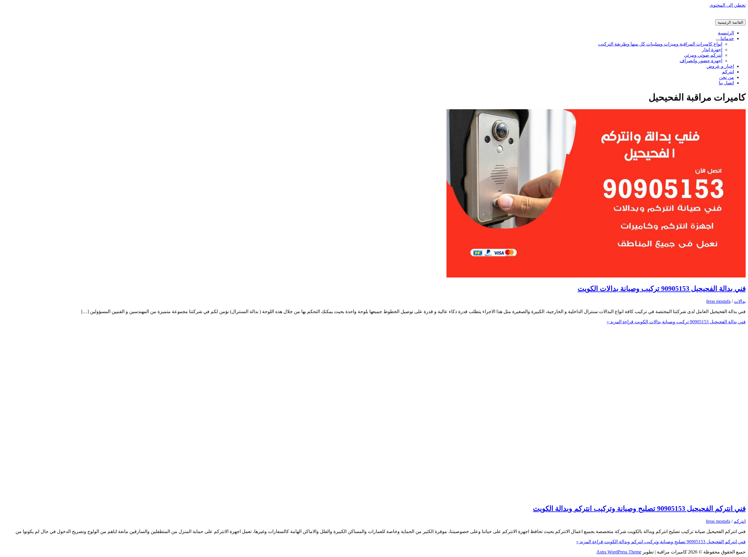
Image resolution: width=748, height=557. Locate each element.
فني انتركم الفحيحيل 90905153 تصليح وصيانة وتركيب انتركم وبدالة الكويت (639, 508)
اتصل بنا (726, 82)
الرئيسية (726, 32)
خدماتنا (727, 38)
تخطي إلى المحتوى (727, 5)
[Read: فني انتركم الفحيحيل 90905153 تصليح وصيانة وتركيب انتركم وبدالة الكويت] (596, 495)
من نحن (726, 77)
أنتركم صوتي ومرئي (703, 55)
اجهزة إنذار (712, 49)
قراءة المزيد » (676, 321)
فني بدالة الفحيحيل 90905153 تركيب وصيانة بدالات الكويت (662, 288)
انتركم (728, 71)
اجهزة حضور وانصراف (701, 60)
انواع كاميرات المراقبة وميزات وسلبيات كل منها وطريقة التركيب (660, 43)
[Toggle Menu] (718, 40)
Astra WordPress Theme (618, 551)
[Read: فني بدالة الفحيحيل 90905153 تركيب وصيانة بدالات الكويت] (596, 275)
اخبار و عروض (720, 66)
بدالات (740, 301)
